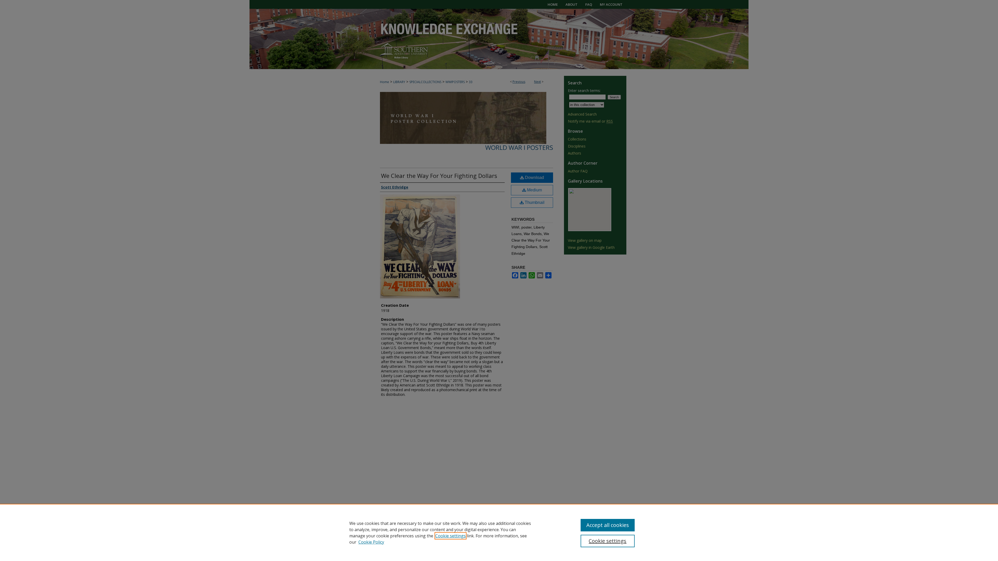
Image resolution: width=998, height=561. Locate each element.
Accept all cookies (607, 525)
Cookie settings (450, 536)
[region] (499, 532)
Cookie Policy (371, 542)
